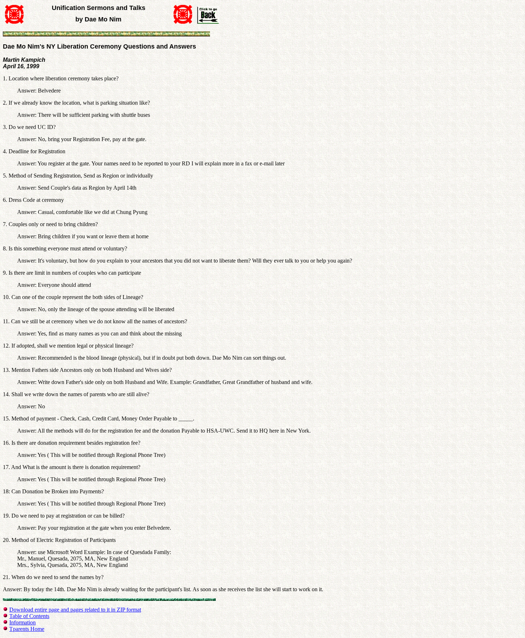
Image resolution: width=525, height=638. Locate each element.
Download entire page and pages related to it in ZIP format (75, 610)
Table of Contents (29, 616)
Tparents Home (26, 629)
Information (22, 622)
